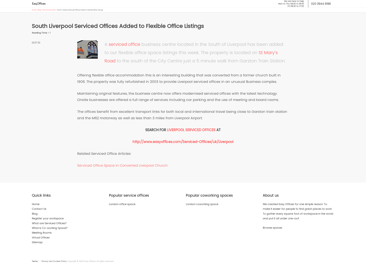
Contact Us (39, 209)
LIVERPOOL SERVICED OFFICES (191, 130)
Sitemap (37, 242)
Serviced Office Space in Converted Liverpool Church (122, 165)
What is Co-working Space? (49, 228)
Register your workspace (48, 218)
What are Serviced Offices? (49, 223)
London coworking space (202, 204)
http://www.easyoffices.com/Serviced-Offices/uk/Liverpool (183, 141)
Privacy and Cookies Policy (54, 261)
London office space (122, 204)
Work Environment (49, 10)
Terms (35, 261)
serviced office (124, 44)
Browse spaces (272, 227)
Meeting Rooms (42, 232)
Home (34, 10)
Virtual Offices (41, 237)
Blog (39, 10)
